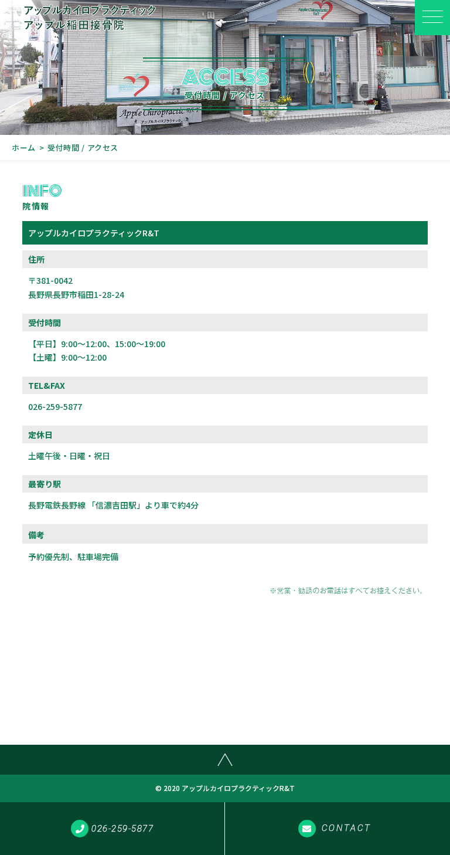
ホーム (24, 147)
